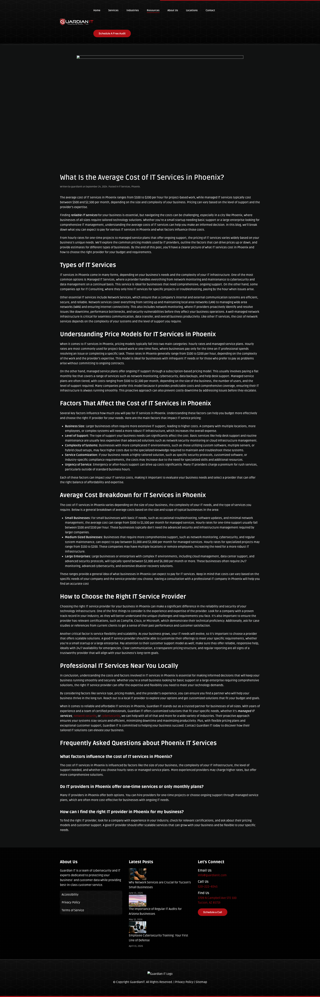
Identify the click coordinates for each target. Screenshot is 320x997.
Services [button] (113, 10)
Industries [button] (132, 10)
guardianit (76, 186)
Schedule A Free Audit (112, 33)
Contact (210, 10)
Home (96, 10)
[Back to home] (76, 21)
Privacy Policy (71, 902)
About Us (173, 10)
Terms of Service (73, 910)
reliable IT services (84, 215)
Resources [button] (153, 10)
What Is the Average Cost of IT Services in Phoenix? (142, 177)
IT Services (124, 186)
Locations (192, 10)
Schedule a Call (212, 912)
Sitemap (201, 982)
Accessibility (70, 894)
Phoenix (135, 186)
